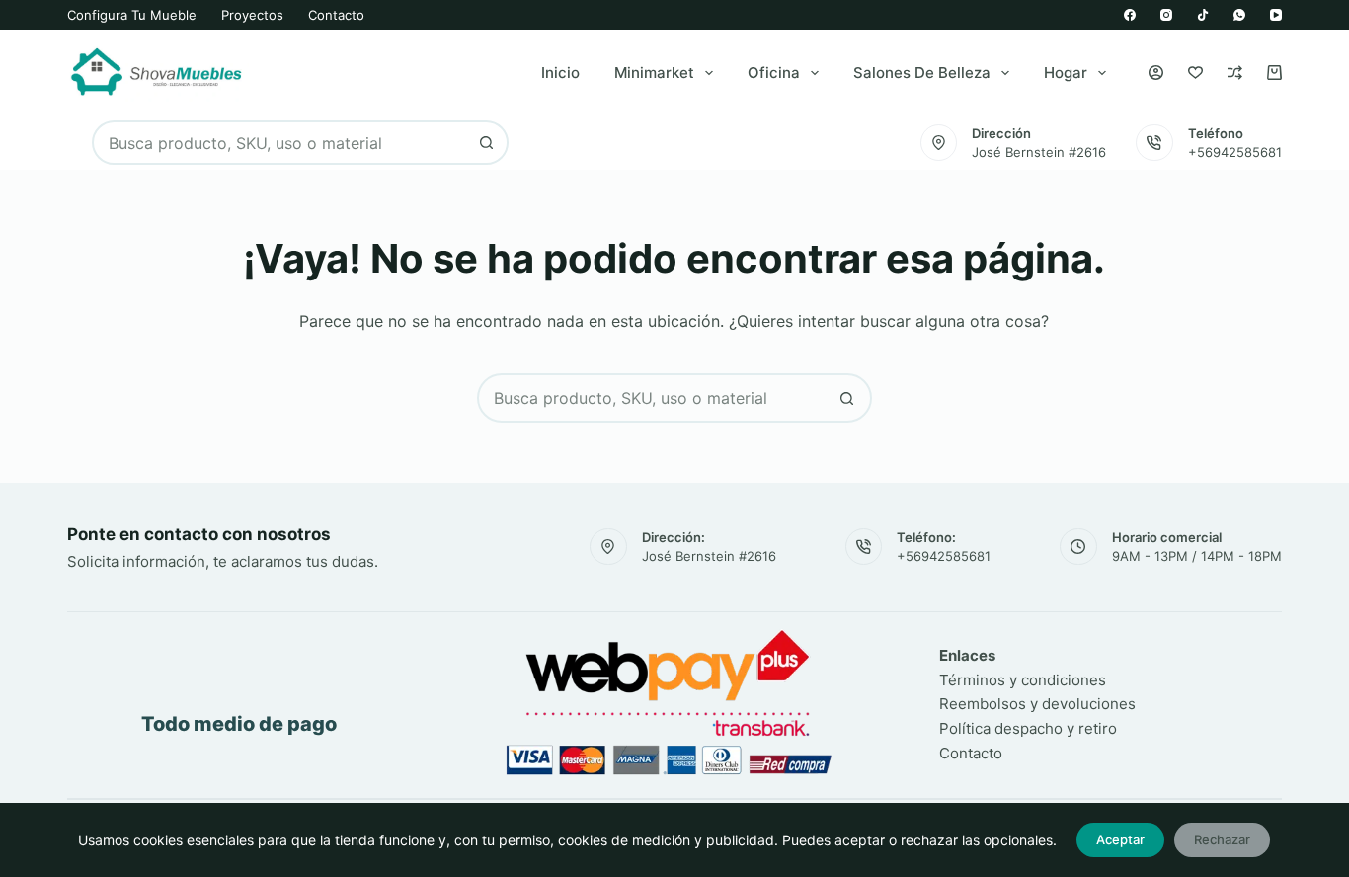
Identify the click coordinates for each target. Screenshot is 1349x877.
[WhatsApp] (1239, 15)
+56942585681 (1235, 152)
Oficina (774, 72)
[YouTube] (1276, 15)
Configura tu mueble (132, 15)
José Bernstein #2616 (1039, 152)
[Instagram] (1166, 15)
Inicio (560, 72)
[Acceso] (1156, 72)
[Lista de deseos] (1195, 72)
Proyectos (252, 15)
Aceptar (1120, 839)
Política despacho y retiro (1028, 728)
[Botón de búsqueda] (486, 142)
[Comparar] (1235, 72)
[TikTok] (1203, 15)
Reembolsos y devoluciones (1037, 703)
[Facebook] (1130, 15)
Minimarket (654, 72)
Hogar (1065, 72)
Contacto (336, 15)
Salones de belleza (922, 72)
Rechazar (1222, 839)
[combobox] (280, 142)
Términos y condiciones (1022, 680)
